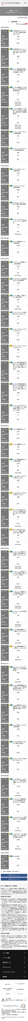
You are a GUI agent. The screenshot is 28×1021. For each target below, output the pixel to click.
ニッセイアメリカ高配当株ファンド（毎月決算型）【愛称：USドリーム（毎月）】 (19, 800)
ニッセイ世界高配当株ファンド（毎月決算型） (20, 460)
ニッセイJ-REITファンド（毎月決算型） (19, 169)
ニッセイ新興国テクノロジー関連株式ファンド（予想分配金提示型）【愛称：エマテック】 (20, 707)
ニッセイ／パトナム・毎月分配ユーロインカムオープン (20, 313)
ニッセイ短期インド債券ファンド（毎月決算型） (20, 296)
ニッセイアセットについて (9, 972)
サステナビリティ (7, 967)
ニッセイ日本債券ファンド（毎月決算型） (19, 242)
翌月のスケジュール (13, 879)
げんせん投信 (16, 856)
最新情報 (5, 976)
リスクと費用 (8, 998)
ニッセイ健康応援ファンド (19, 429)
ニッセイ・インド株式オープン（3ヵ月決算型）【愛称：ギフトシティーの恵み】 (20, 573)
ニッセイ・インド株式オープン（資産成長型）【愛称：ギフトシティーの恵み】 (19, 593)
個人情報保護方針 (20, 989)
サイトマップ (20, 993)
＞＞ (19, 21)
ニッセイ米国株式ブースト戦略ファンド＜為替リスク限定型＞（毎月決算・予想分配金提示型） (20, 111)
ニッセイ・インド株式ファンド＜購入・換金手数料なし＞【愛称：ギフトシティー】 (20, 553)
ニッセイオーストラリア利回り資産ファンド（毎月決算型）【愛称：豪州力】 (19, 835)
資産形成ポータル (7, 962)
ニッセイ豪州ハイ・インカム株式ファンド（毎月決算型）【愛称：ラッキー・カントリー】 (20, 781)
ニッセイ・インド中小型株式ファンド (20, 612)
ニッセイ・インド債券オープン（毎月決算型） (19, 262)
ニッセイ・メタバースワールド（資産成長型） (19, 132)
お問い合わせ (7, 984)
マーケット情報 (6, 957)
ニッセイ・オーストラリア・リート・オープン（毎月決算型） (19, 220)
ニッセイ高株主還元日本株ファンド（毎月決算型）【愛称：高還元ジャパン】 (20, 70)
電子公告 (8, 993)
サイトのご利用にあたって (20, 984)
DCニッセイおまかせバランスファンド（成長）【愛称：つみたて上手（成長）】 (19, 531)
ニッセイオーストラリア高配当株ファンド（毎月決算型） (20, 818)
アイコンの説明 (21, 24)
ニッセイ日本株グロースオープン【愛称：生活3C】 (19, 742)
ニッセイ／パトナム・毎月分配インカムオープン (20, 759)
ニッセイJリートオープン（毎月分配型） (19, 186)
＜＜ (9, 21)
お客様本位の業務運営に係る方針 (8, 989)
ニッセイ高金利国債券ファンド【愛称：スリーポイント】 (20, 630)
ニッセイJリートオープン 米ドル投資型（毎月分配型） (20, 203)
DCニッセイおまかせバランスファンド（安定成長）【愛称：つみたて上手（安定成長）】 (19, 512)
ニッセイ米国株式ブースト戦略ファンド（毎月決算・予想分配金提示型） (20, 88)
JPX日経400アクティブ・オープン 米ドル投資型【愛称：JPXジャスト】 (20, 32)
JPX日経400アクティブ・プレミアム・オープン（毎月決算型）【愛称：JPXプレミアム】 (19, 51)
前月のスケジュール (13, 875)
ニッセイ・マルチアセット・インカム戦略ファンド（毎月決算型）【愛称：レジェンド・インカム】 (20, 408)
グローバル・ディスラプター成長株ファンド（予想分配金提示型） (20, 668)
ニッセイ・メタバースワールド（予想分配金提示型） (19, 149)
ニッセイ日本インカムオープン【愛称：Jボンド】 (19, 476)
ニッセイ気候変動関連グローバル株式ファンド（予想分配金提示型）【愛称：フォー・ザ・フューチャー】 (20, 687)
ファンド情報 (6, 953)
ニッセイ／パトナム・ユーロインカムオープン (20, 329)
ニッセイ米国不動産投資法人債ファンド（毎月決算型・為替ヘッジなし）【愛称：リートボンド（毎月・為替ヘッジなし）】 (20, 387)
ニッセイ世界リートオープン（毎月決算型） (19, 725)
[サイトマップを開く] (25, 3)
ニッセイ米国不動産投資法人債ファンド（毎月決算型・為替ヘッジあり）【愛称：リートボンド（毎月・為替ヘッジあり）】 (20, 365)
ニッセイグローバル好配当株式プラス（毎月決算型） (20, 279)
